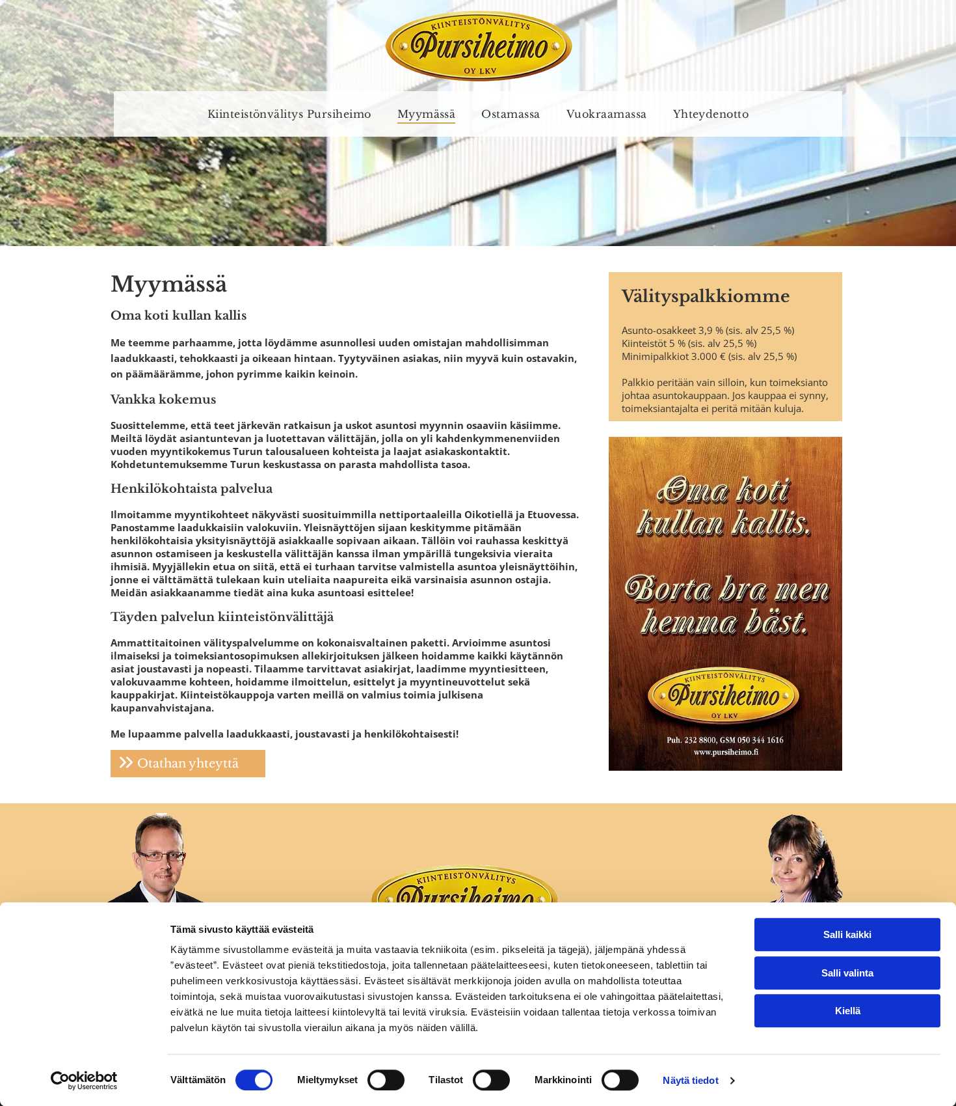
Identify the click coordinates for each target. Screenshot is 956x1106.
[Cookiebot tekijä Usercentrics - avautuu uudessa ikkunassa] (84, 1080)
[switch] (386, 1080)
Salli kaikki (847, 934)
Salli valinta (847, 972)
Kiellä (847, 1010)
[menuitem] (289, 114)
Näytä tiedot (690, 1080)
